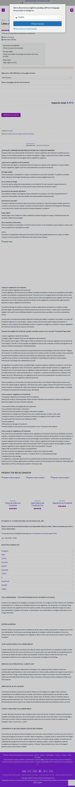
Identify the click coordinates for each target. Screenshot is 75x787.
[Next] (73, 496)
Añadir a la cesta (11, 115)
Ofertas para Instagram (11, 775)
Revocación (44, 780)
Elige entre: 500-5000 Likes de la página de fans (18, 73)
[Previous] (1, 496)
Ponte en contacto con (17, 780)
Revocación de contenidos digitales (60, 780)
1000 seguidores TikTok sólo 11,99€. (37, 1)
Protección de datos (32, 780)
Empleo (39, 782)
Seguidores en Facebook (24, 436)
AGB (34, 782)
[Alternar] (72, 551)
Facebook (10, 130)
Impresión (5, 780)
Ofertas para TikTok (46, 775)
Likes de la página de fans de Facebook (23, 134)
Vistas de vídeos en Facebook (13, 504)
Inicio (3, 20)
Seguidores (12, 322)
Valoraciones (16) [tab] (42, 145)
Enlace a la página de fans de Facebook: (15, 82)
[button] (3, 10)
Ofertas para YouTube (29, 775)
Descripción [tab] (30, 145)
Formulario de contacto (41, 533)
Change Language (37, 24)
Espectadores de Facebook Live (37, 504)
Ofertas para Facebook (64, 775)
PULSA (54, 533)
